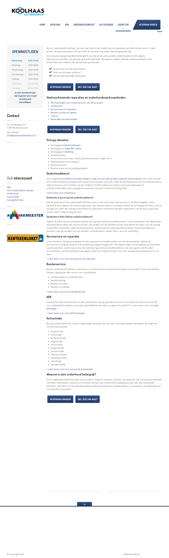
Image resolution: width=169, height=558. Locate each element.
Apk (67, 24)
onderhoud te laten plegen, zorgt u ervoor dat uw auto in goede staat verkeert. (102, 178)
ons (55, 24)
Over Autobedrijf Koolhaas (20, 190)
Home (42, 24)
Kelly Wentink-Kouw (151, 554)
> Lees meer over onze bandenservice (66, 291)
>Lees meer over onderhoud (61, 192)
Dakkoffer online (73, 148)
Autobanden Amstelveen (98, 539)
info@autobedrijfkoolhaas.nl (21, 135)
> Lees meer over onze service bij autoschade (70, 369)
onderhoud (31, 534)
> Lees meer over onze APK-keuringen (66, 313)
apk (40, 534)
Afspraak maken (148, 24)
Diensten (123, 24)
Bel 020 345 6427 (87, 86)
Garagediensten (15, 199)
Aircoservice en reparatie (63, 109)
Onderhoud (13, 193)
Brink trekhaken (73, 145)
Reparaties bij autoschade (64, 119)
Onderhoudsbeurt (84, 24)
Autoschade (106, 24)
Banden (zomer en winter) (64, 112)
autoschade (16, 537)
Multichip (69, 151)
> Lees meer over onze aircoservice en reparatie (71, 258)
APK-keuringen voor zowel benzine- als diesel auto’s (77, 102)
